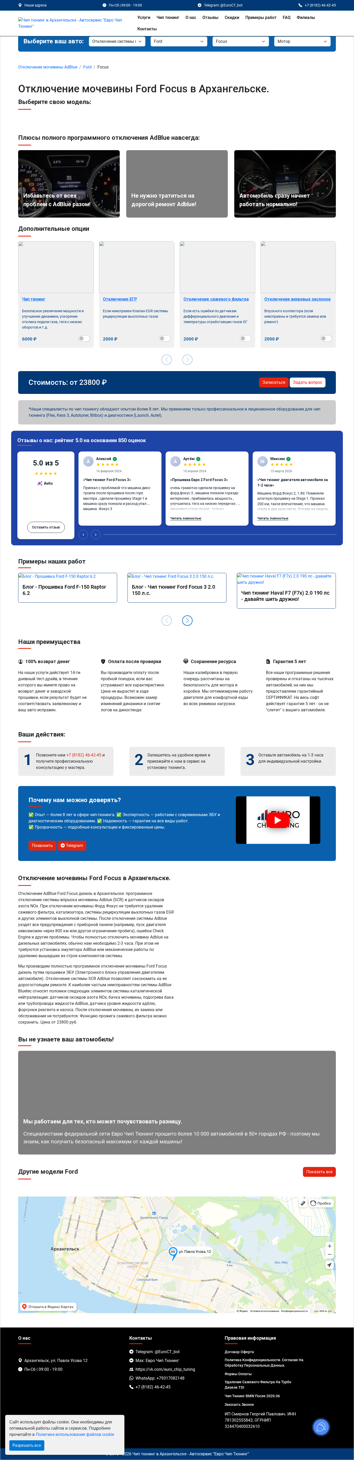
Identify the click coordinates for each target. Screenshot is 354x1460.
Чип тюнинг (168, 17)
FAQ (287, 17)
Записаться (274, 382)
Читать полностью (185, 518)
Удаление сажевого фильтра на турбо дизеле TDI (258, 1384)
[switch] (84, 338)
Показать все (319, 1171)
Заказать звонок (239, 1404)
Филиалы (306, 17)
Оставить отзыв (46, 527)
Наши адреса (35, 5)
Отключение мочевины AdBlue (47, 67)
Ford (87, 67)
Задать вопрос (307, 382)
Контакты (147, 28)
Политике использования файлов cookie (75, 1434)
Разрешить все (26, 1445)
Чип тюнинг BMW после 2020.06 (252, 1396)
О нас (191, 17)
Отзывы (210, 17)
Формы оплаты (238, 1374)
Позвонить (42, 845)
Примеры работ (261, 17)
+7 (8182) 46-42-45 (83, 755)
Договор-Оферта (239, 1352)
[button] (187, 620)
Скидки (232, 17)
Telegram (74, 845)
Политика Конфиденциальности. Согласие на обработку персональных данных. (264, 1362)
